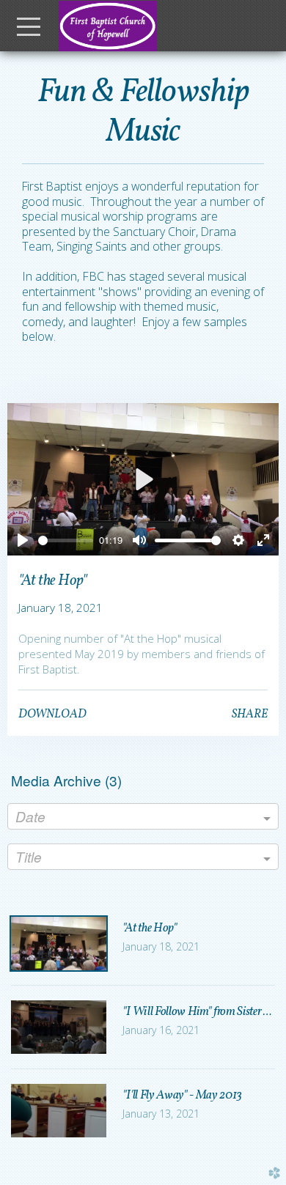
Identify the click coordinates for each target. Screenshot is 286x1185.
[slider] (66, 540)
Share (250, 714)
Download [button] (52, 714)
